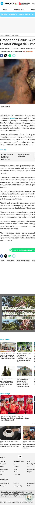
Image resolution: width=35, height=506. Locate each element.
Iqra (15, 464)
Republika (4, 14)
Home (1, 35)
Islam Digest (31, 464)
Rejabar (7, 35)
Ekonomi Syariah (19, 461)
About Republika (5, 483)
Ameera (2, 461)
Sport (29, 466)
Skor (28, 461)
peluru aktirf (10, 260)
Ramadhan (17, 474)
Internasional (4, 469)
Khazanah (3, 464)
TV (1, 474)
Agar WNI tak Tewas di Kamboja (24, 155)
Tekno (15, 469)
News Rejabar (14, 35)
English (29, 472)
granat (12, 118)
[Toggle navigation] (2, 3)
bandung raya (19, 9)
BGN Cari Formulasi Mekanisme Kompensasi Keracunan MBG (7, 157)
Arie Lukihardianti (27, 51)
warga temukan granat (23, 260)
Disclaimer (3, 486)
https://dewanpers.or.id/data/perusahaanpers (15, 496)
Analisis (16, 466)
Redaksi (16, 483)
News (1, 466)
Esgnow (2, 472)
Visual (15, 472)
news (5, 9)
